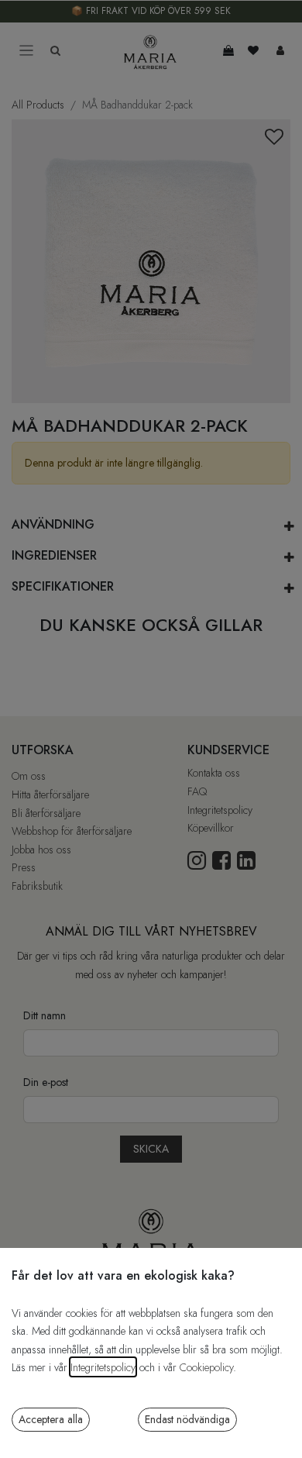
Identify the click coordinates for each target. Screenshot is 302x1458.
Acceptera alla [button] (51, 1419)
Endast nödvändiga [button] (187, 1419)
